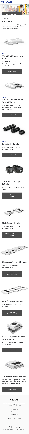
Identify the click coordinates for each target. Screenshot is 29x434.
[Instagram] (11, 427)
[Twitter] (14, 427)
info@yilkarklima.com (14, 411)
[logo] (6, 2)
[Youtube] (19, 427)
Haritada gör (14, 414)
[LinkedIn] (17, 427)
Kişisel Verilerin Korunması (15, 418)
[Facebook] (9, 427)
